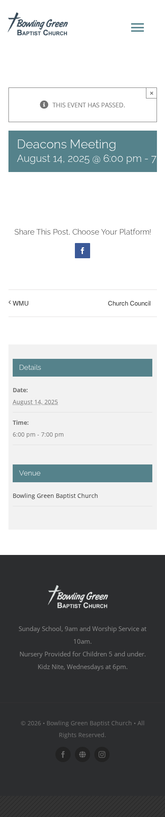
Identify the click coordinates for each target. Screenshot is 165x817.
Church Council (129, 302)
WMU (21, 302)
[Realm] (82, 754)
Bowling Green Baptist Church (55, 496)
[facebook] (63, 754)
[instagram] (102, 754)
